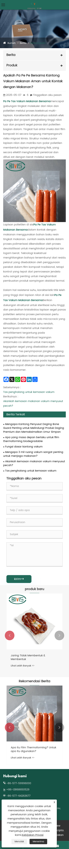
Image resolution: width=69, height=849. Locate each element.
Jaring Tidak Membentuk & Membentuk (28, 657)
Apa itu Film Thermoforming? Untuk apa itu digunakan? (33, 749)
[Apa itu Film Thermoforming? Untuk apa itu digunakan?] (34, 713)
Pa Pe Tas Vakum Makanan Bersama (27, 101)
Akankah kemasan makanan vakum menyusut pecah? (34, 463)
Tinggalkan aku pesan (47, 95)
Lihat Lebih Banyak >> (22, 666)
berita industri (37, 43)
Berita (23, 43)
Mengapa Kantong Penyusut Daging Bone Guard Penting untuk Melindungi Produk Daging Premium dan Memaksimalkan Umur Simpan (33, 428)
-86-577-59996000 (18, 783)
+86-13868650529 (17, 790)
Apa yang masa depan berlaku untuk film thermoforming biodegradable (31, 439)
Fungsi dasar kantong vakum (24, 447)
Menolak (19, 841)
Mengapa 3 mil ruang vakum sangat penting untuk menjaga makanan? (33, 454)
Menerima (38, 841)
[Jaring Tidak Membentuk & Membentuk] (34, 621)
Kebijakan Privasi (32, 835)
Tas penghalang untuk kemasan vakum (28, 392)
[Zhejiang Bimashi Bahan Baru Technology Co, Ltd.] (34, 2)
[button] (9, 635)
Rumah (12, 43)
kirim (19, 579)
